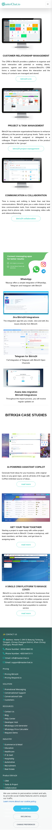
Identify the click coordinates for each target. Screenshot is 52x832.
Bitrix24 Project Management (26, 149)
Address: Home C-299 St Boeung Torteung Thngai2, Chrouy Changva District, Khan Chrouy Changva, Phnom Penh (24, 642)
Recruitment (10, 765)
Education (9, 748)
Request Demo (11, 732)
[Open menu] (47, 4)
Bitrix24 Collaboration (26, 218)
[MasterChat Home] (11, 4)
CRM (7, 781)
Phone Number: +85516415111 (19, 653)
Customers (9, 700)
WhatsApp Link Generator (16, 725)
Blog (7, 715)
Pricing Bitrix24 (11, 674)
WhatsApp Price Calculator (16, 729)
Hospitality (9, 758)
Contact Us (9, 711)
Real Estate (9, 769)
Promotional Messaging (15, 689)
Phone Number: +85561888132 (19, 649)
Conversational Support (15, 693)
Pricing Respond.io (13, 677)
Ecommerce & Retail (13, 744)
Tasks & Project (11, 784)
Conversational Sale (13, 696)
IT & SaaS (9, 755)
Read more (26, 484)
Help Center (10, 718)
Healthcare (9, 751)
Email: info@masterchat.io (17, 658)
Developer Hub (11, 722)
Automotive (10, 762)
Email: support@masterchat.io (18, 662)
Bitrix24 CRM (26, 79)
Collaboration (11, 788)
